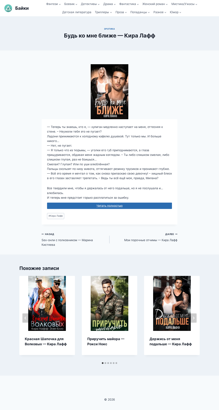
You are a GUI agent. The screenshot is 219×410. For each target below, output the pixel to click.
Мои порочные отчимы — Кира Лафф (150, 237)
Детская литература (76, 12)
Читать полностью (109, 205)
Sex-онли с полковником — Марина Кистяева (67, 239)
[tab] (103, 363)
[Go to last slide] (25, 318)
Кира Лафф (56, 215)
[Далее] (193, 318)
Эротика (109, 29)
